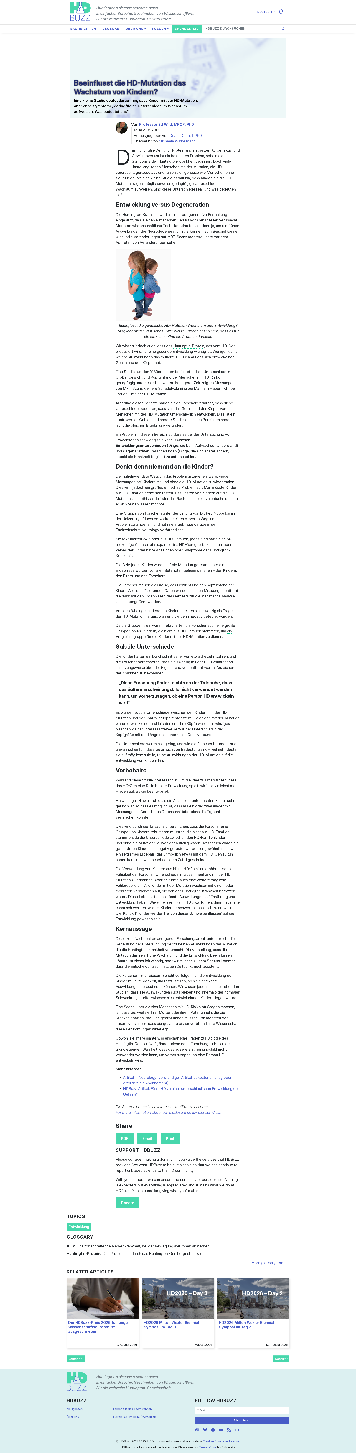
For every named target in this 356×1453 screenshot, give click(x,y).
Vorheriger (75, 1359)
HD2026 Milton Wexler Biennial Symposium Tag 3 (171, 1324)
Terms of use (207, 1447)
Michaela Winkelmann (177, 141)
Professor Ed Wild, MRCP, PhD (166, 124)
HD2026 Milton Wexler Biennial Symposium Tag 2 (246, 1324)
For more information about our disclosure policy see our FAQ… (168, 1112)
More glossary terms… (270, 1263)
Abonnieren (242, 1420)
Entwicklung (78, 1226)
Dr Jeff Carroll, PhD (185, 135)
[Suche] (283, 28)
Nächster (281, 1359)
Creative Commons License (221, 1441)
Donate (127, 1203)
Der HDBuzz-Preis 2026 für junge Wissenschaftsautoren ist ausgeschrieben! (98, 1327)
